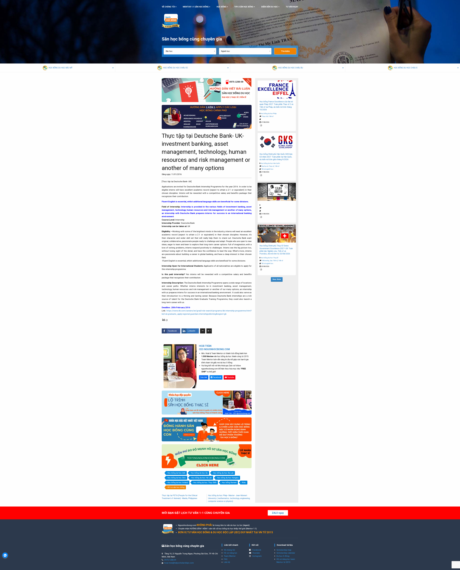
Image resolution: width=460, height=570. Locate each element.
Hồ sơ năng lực (230, 553)
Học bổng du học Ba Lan (223, 473)
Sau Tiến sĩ (274, 260)
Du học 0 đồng (282, 556)
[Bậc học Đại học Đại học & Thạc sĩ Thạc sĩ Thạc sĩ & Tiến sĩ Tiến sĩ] (191, 51)
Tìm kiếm (285, 51)
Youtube (230, 377)
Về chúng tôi (229, 550)
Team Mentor (230, 556)
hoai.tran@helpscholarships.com (179, 563)
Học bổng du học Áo (199, 473)
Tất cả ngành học (267, 169)
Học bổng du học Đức (176, 478)
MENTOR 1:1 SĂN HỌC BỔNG (196, 7)
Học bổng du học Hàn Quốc (270, 163)
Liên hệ (227, 562)
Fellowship (265, 260)
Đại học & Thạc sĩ (268, 166)
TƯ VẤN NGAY (292, 7)
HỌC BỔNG (221, 7)
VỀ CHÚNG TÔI (168, 7)
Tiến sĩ (277, 166)
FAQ (225, 559)
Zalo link (203, 377)
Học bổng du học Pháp (269, 113)
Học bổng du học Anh (176, 473)
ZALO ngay (278, 512)
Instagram (257, 556)
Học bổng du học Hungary (228, 478)
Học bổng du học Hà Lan (201, 478)
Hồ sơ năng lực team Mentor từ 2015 (285, 560)
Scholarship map (283, 550)
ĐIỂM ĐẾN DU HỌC (269, 7)
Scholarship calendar (285, 553)
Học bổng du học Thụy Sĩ (269, 258)
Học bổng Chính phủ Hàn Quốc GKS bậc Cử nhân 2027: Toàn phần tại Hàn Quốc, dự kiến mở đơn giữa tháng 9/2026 (276, 157)
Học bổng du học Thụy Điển (204, 482)
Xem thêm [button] (277, 279)
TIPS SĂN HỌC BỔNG (243, 7)
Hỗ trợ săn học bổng (175, 487)
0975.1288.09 (170, 560)
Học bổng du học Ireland (177, 482)
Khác (244, 482)
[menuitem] (57, 67)
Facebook (216, 377)
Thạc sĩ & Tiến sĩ (267, 116)
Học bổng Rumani (229, 482)
